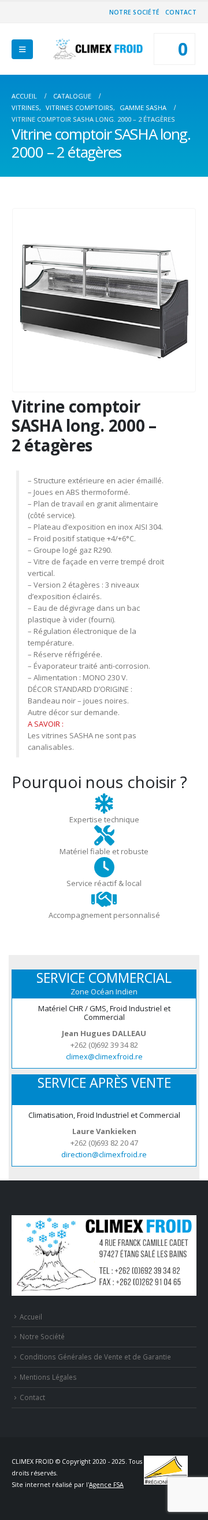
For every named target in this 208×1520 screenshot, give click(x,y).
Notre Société (134, 12)
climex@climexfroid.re (104, 1056)
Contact (180, 12)
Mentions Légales (48, 1377)
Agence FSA (106, 1485)
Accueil (31, 1316)
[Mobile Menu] (22, 49)
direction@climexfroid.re (104, 1154)
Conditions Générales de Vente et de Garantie (95, 1356)
